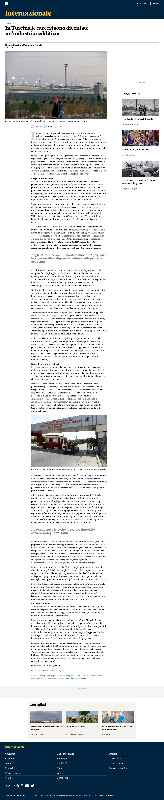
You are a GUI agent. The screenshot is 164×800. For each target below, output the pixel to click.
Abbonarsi (141, 3)
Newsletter (62, 778)
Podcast (113, 754)
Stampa (50, 127)
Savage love (115, 759)
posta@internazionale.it (76, 679)
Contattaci (10, 759)
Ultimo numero (116, 763)
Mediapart (28, 45)
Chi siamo (10, 754)
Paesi (59, 768)
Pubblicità (62, 763)
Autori (60, 773)
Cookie (110, 795)
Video (8, 778)
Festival (9, 768)
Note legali (103, 795)
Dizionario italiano (66, 754)
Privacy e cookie (13, 773)
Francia (38, 45)
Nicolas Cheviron (13, 45)
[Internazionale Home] (15, 747)
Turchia (9, 23)
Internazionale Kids (118, 768)
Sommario (10, 763)
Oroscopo (62, 759)
